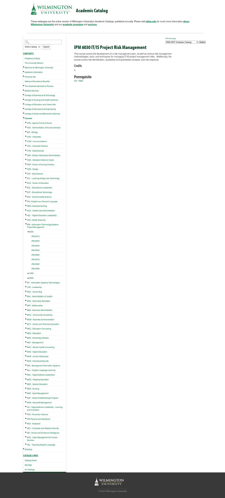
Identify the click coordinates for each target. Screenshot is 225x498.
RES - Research (33, 423)
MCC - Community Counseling (39, 314)
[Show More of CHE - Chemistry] (26, 136)
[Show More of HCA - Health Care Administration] (26, 210)
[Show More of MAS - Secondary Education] (26, 300)
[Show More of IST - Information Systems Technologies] (26, 282)
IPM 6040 (35, 245)
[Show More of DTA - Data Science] (26, 173)
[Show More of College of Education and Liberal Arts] (24, 104)
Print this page (170, 38)
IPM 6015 (35, 236)
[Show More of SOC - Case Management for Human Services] (26, 437)
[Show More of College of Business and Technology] (24, 94)
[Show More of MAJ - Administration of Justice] (26, 295)
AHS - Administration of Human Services (43, 127)
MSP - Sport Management (37, 393)
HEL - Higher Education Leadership (42, 215)
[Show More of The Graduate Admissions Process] (24, 85)
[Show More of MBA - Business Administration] (26, 309)
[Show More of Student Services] (24, 90)
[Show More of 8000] (28, 278)
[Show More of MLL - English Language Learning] (26, 369)
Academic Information (34, 72)
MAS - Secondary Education (38, 301)
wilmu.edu (151, 21)
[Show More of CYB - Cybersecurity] (26, 150)
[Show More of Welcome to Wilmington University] (24, 67)
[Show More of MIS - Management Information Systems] (26, 365)
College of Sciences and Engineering (40, 109)
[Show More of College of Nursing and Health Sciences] (24, 99)
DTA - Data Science (35, 173)
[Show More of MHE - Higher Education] (26, 351)
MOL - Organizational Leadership (41, 374)
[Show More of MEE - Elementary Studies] (26, 337)
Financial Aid (30, 76)
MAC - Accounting (34, 291)
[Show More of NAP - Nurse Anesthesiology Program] (26, 397)
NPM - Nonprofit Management (39, 402)
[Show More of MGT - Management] (26, 342)
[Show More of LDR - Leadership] (26, 286)
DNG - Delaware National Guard (40, 159)
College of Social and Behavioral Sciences (42, 113)
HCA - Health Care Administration (41, 210)
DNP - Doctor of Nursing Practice (40, 164)
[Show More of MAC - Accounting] (26, 291)
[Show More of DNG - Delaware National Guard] (26, 159)
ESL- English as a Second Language (42, 201)
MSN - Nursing (33, 388)
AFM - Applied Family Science (39, 123)
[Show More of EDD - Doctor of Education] (26, 182)
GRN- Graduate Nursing (37, 206)
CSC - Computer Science (37, 146)
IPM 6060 (35, 254)
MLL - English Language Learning (41, 370)
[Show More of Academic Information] (24, 71)
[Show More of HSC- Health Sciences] (26, 219)
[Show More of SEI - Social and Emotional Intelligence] (26, 432)
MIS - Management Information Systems (43, 365)
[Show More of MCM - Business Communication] (26, 319)
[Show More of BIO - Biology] (26, 131)
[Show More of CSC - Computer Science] (26, 145)
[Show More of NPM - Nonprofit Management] (26, 402)
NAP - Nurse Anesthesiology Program (42, 397)
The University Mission (34, 63)
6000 (31, 231)
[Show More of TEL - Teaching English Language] (26, 444)
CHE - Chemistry (34, 136)
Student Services (32, 90)
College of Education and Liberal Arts (40, 104)
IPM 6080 (35, 264)
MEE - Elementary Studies (38, 337)
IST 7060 (78, 81)
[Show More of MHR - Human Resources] (26, 356)
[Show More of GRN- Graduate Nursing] (26, 205)
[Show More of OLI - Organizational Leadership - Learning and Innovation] (26, 406)
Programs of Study (32, 58)
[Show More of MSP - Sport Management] (26, 392)
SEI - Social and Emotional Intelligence (43, 432)
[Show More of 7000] (28, 273)
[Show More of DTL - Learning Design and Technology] (26, 177)
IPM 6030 (35, 241)
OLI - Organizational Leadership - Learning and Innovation (45, 408)
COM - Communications (37, 141)
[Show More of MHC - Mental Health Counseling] (26, 346)
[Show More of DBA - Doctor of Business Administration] (26, 154)
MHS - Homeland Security (38, 361)
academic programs (73, 24)
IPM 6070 (35, 259)
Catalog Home (31, 460)
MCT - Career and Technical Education (43, 324)
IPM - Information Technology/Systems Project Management (43, 225)
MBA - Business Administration (39, 310)
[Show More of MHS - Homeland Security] (26, 360)
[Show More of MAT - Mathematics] (26, 305)
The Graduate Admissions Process (39, 86)
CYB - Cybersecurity (35, 150)
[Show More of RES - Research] (26, 423)
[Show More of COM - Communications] (26, 140)
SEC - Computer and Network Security (43, 428)
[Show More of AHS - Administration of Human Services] (26, 127)
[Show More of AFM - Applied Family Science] (26, 122)
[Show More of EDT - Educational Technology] (26, 191)
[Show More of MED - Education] (26, 332)
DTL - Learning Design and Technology (43, 178)
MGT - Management (35, 342)
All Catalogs (30, 469)
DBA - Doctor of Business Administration (43, 155)
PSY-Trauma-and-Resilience (38, 419)
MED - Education (34, 333)
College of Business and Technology (40, 95)
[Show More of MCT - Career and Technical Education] (26, 323)
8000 (31, 278)
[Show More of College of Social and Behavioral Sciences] (24, 113)
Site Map (28, 465)
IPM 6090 (35, 268)
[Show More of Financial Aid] (24, 76)
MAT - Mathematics (35, 305)
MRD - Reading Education (38, 379)
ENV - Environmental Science (39, 196)
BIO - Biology (32, 132)
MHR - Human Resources (37, 356)
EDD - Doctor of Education (38, 183)
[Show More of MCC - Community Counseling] (26, 314)
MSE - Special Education (37, 384)
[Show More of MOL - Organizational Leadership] (26, 374)
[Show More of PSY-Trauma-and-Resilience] (26, 418)
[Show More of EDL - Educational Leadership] (26, 187)
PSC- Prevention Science (37, 414)
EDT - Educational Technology (39, 192)
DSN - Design (32, 169)
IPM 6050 (35, 250)
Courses (28, 118)
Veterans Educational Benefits (37, 81)
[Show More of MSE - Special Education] (26, 383)
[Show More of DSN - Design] (26, 168)
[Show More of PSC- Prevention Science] (26, 414)
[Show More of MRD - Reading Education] (26, 379)
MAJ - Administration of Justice (39, 296)
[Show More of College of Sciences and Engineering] (24, 108)
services (92, 24)
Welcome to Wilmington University (39, 67)
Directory (28, 449)
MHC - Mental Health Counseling (40, 347)
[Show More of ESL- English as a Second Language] (26, 201)
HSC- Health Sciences (36, 220)
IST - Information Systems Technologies (43, 282)
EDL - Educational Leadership (39, 187)
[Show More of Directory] (24, 448)
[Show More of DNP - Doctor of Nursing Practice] (26, 164)
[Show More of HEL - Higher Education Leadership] (26, 214)
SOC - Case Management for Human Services (42, 438)
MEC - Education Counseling (39, 328)
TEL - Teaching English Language (41, 444)
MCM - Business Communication (40, 319)
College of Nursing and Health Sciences (41, 99)
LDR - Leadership (34, 287)
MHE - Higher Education (37, 351)
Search (46, 47)
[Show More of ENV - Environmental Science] (26, 196)
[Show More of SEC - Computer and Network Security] (26, 427)
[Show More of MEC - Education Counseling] (26, 328)
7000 (31, 273)
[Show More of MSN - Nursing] (26, 388)
